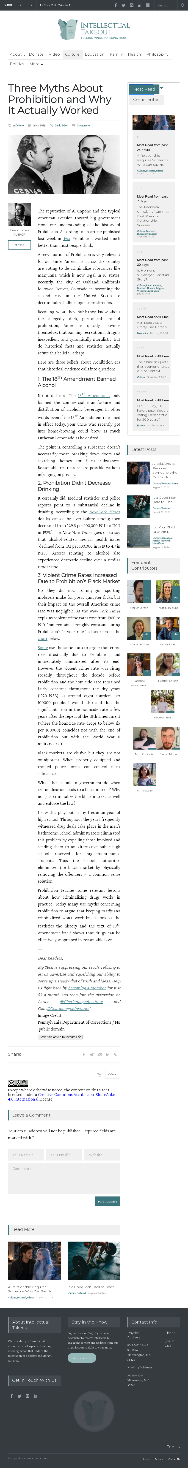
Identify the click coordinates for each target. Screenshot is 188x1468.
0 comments (84, 125)
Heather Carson (168, 680)
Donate (36, 54)
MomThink (158, 543)
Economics (142, 333)
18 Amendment (94, 395)
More (34, 64)
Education (95, 54)
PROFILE (19, 245)
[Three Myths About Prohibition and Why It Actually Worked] (64, 164)
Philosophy (157, 54)
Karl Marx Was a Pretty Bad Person (152, 325)
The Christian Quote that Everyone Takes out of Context (153, 366)
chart (42, 638)
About (16, 54)
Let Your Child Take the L (55, 5)
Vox (66, 238)
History (151, 288)
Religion (153, 233)
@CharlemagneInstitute (81, 1001)
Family (116, 54)
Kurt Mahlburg (168, 607)
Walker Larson (139, 607)
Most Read (144, 89)
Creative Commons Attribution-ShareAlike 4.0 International (61, 1096)
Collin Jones (168, 644)
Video (54, 54)
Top (170, 1446)
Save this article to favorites (59, 1037)
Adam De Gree (139, 644)
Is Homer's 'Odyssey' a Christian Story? (153, 274)
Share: (14, 1054)
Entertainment (153, 285)
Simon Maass (168, 754)
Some (43, 647)
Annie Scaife (144, 790)
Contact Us (174, 1459)
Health (134, 54)
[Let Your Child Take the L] (138, 536)
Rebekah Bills (162, 717)
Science (30, 1297)
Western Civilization (148, 290)
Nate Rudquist (144, 754)
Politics (17, 64)
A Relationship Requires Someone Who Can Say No (30, 1289)
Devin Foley (61, 125)
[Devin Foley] (19, 214)
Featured (21, 1297)
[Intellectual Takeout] (94, 32)
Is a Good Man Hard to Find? (91, 1287)
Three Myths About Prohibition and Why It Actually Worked (59, 99)
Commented (146, 99)
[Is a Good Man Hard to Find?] (94, 1261)
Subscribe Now (82, 1358)
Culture (72, 54)
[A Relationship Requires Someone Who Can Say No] (34, 1261)
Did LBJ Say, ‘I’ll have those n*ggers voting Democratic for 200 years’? (152, 412)
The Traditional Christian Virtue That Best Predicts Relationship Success (153, 216)
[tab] (141, 89)
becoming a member (87, 987)
